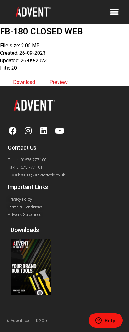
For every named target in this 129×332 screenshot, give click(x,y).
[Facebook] (12, 131)
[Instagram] (28, 131)
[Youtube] (59, 131)
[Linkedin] (44, 131)
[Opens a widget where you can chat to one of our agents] (105, 321)
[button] (114, 12)
